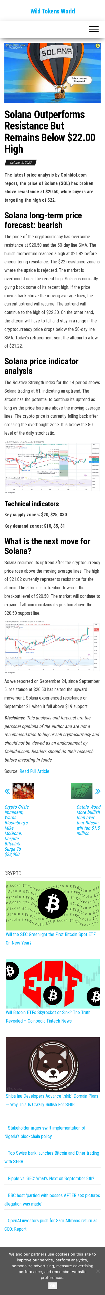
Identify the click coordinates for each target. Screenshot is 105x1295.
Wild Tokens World (52, 11)
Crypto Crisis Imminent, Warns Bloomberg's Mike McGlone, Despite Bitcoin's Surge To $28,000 (16, 830)
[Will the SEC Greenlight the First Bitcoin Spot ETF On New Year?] (53, 905)
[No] (98, 1271)
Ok (52, 1285)
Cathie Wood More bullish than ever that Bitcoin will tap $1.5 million (88, 820)
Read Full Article (34, 771)
